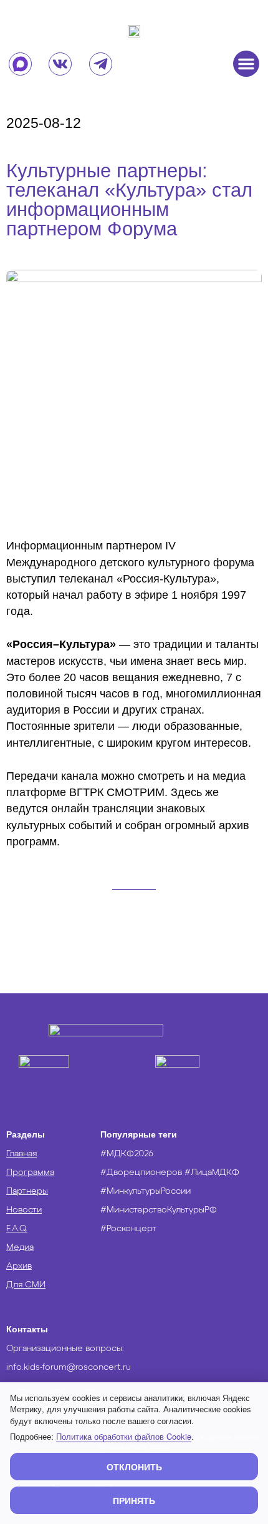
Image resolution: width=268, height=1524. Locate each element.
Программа (30, 1172)
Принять (134, 1500)
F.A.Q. (16, 1228)
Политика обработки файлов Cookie (123, 1436)
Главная (21, 1153)
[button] (246, 64)
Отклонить (134, 1466)
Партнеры (27, 1191)
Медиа (20, 1247)
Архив (19, 1266)
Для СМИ (25, 1285)
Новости (24, 1210)
